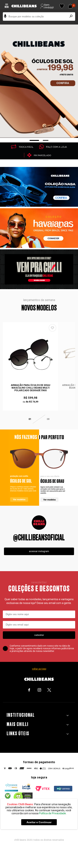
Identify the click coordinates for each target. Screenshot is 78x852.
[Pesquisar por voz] (5, 16)
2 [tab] (45, 140)
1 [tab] (34, 140)
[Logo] (24, 6)
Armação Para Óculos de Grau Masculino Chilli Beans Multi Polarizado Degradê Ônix (30, 388)
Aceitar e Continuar (39, 822)
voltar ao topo (39, 669)
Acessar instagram (39, 551)
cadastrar (39, 635)
